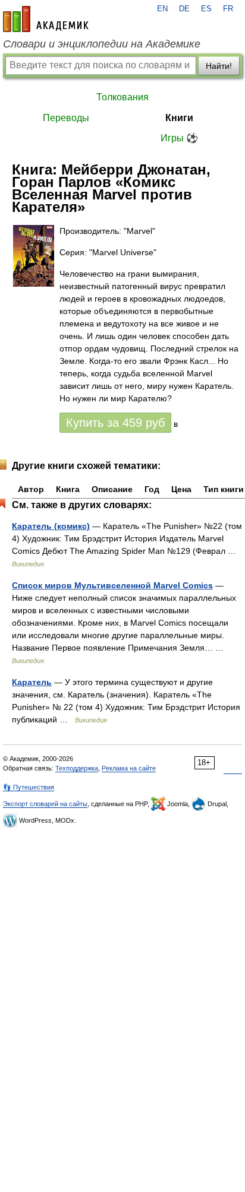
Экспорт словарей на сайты (45, 803)
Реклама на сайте (129, 768)
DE (184, 9)
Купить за (115, 422)
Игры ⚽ (179, 138)
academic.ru (46, 19)
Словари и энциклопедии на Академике (101, 44)
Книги (179, 118)
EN (162, 9)
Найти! (219, 66)
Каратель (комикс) (51, 526)
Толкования (122, 97)
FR (228, 9)
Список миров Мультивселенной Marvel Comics (112, 585)
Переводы (66, 118)
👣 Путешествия (28, 787)
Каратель (32, 682)
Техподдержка (76, 768)
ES (206, 9)
